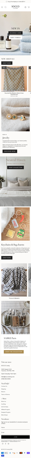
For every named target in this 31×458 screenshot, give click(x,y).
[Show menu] (2, 7)
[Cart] (28, 7)
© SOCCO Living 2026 (6, 449)
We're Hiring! (4, 415)
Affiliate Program (5, 409)
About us (3, 401)
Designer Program (5, 412)
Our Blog (3, 404)
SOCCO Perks (4, 407)
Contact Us (4, 386)
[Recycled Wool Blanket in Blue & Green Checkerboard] (14, 79)
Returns (3, 391)
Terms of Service (5, 394)
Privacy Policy (4, 441)
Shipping (3, 389)
